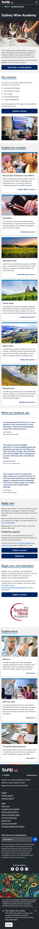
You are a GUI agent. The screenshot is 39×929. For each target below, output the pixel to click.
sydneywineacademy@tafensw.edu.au (14, 587)
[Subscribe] (35, 839)
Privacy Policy (20, 857)
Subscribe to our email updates (13, 835)
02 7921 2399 (10, 523)
